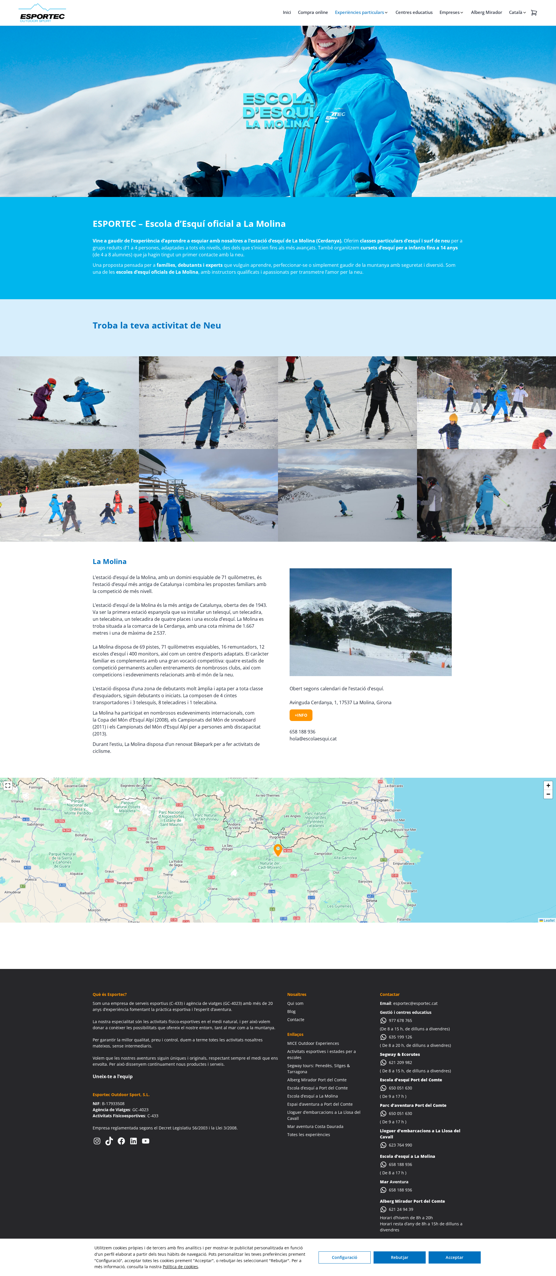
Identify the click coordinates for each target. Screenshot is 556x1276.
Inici (287, 12)
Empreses (450, 12)
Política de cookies (180, 1266)
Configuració (345, 1257)
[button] (278, 850)
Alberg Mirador (486, 12)
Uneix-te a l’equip (113, 1076)
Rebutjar (399, 1257)
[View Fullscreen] (7, 785)
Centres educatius (414, 12)
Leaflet (549, 920)
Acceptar (454, 1257)
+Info (301, 715)
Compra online (313, 12)
